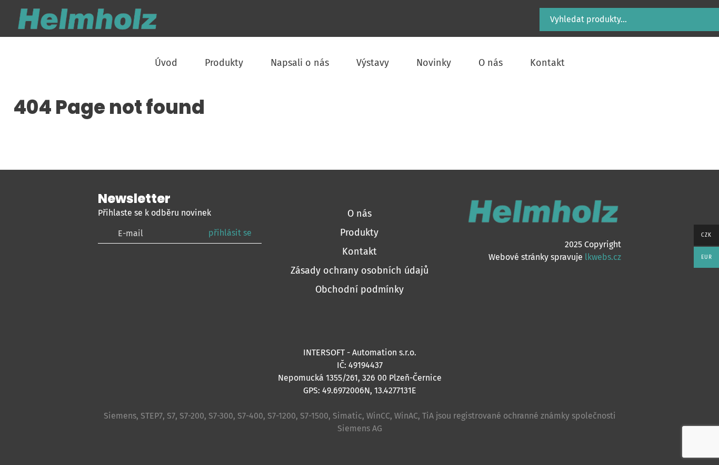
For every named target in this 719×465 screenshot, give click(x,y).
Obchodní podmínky (359, 289)
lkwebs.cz (603, 257)
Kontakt (359, 251)
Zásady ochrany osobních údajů (359, 270)
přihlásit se (230, 233)
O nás (359, 213)
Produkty (359, 232)
